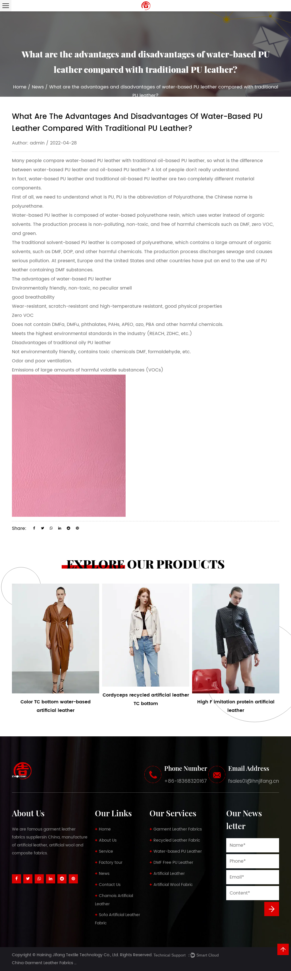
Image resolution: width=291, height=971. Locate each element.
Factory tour (110, 862)
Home (19, 87)
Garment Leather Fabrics (177, 829)
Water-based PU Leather (177, 851)
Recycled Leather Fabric (176, 840)
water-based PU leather (93, 160)
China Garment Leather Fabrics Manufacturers (57, 963)
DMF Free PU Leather (173, 862)
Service (106, 851)
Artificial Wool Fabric (173, 884)
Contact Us (109, 884)
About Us (108, 840)
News (38, 87)
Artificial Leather (169, 873)
